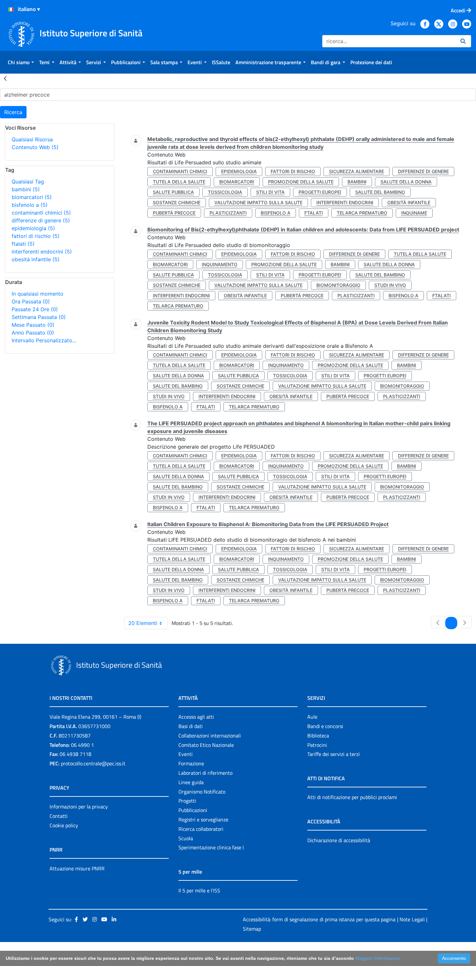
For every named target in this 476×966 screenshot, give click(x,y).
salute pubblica (173, 192)
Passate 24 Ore (35, 309)
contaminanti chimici (41, 212)
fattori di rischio (36, 236)
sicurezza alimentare (356, 171)
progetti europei (320, 192)
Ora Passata (31, 301)
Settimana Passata (39, 317)
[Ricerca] (463, 41)
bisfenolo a (30, 205)
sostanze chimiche (176, 202)
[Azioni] (11, 9)
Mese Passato (33, 325)
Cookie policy (64, 825)
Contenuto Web (35, 147)
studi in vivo (390, 285)
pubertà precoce (174, 213)
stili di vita (270, 192)
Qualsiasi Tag (28, 181)
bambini (26, 189)
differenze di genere (41, 220)
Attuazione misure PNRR (77, 868)
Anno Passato (33, 332)
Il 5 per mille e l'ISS (199, 890)
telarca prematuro (362, 213)
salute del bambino (380, 192)
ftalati (23, 244)
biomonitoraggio (338, 285)
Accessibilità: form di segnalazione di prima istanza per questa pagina (319, 919)
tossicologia (225, 192)
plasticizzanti (228, 213)
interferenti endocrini (42, 251)
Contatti (59, 816)
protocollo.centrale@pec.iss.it (93, 763)
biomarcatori (32, 197)
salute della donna (406, 181)
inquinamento (219, 264)
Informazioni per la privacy (79, 806)
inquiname (414, 213)
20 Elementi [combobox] (142, 623)
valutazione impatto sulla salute (258, 202)
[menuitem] (21, 62)
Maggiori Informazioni (377, 958)
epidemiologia (33, 228)
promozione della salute (301, 181)
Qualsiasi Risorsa (32, 139)
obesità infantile (36, 259)
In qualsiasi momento (37, 293)
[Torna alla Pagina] (5, 78)
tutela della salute (179, 181)
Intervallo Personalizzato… (44, 340)
